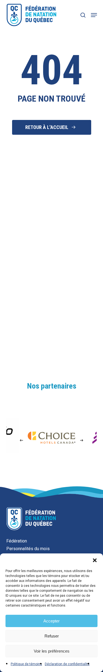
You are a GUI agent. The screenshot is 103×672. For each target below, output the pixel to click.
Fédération (16, 541)
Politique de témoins (26, 664)
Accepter (51, 621)
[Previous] (21, 440)
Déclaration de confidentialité (67, 664)
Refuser (51, 636)
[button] (95, 560)
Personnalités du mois (28, 548)
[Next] (81, 440)
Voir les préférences (51, 651)
